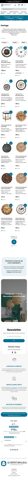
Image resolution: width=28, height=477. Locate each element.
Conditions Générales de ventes (14, 475)
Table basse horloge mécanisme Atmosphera (6, 126)
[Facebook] (12, 352)
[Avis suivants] (26, 441)
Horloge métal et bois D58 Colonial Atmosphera (20, 126)
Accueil (2, 20)
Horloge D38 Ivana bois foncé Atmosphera (6, 188)
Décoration (8, 20)
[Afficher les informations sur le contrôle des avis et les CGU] (24, 431)
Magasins (14, 472)
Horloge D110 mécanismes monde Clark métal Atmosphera (5, 61)
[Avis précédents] (2, 441)
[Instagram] (15, 352)
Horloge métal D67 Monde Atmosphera (20, 219)
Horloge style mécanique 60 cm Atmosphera (19, 95)
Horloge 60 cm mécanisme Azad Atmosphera (5, 157)
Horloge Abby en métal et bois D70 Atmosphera (7, 219)
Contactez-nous (14, 470)
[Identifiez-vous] (15, 5)
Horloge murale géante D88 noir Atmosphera (19, 61)
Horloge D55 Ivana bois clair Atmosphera (21, 188)
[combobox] (13, 9)
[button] (14, 35)
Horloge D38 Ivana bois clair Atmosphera (21, 157)
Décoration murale (16, 20)
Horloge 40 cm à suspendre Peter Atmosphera (5, 95)
